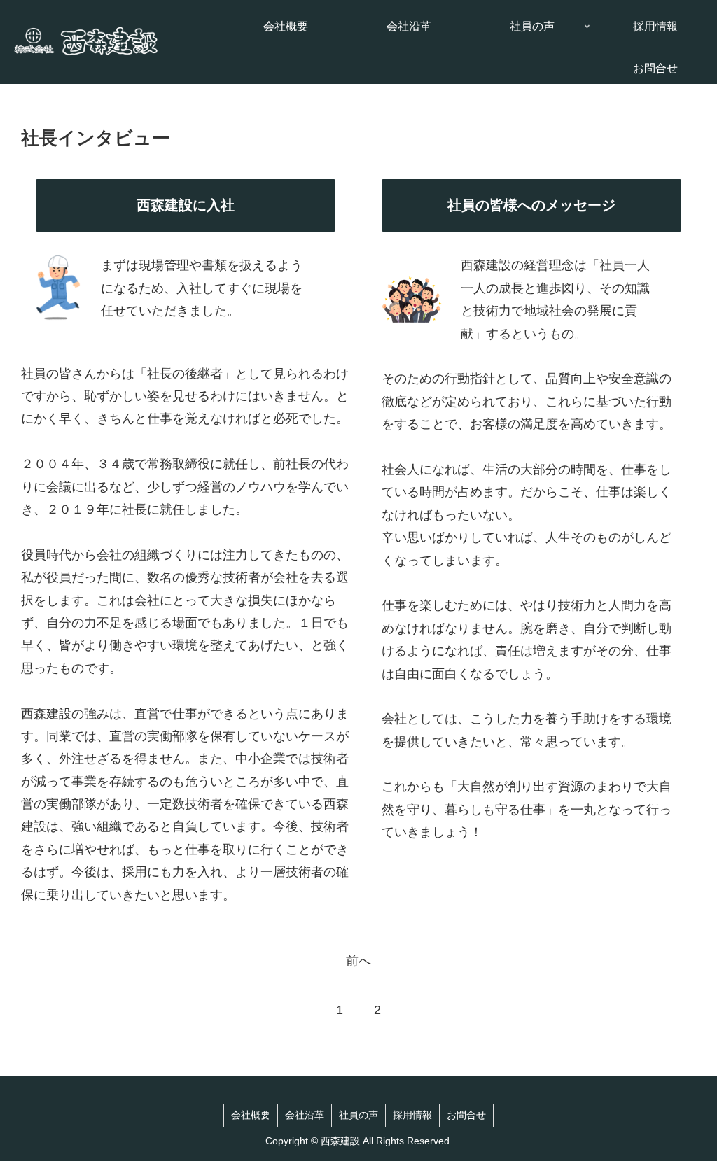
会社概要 (250, 1115)
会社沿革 (304, 1115)
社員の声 (358, 1115)
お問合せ (466, 1115)
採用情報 (412, 1115)
